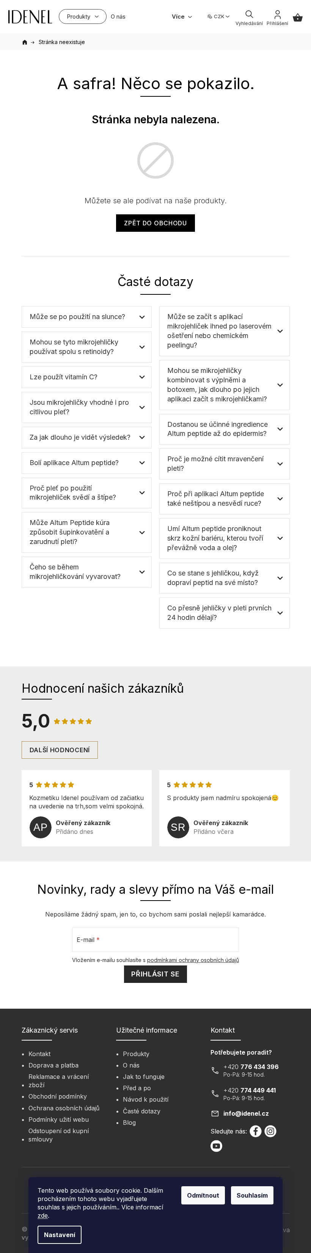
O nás (131, 1065)
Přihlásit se (155, 974)
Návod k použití (145, 1099)
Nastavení (59, 1235)
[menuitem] (83, 16)
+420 (251, 1067)
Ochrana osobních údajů (63, 1108)
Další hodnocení (60, 750)
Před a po (137, 1088)
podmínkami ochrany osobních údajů (193, 960)
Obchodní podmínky (57, 1096)
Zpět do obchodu (155, 223)
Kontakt (39, 1054)
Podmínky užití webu (58, 1119)
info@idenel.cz (246, 1113)
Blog (129, 1122)
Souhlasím (252, 1195)
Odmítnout (203, 1195)
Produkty (136, 1054)
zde (43, 1215)
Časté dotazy (141, 1111)
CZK (219, 16)
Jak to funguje (144, 1076)
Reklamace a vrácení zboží (58, 1081)
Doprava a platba (53, 1065)
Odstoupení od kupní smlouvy (58, 1135)
